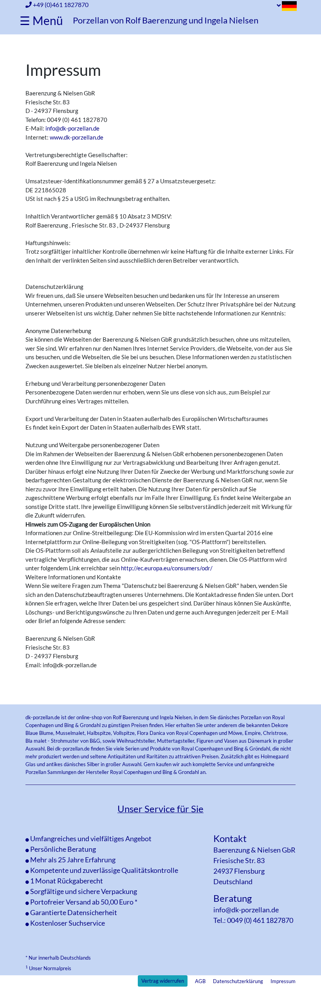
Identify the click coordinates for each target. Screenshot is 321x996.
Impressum (283, 981)
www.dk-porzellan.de (76, 137)
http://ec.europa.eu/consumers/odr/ (167, 567)
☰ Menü (41, 20)
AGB (200, 981)
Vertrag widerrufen (162, 981)
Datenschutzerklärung (238, 981)
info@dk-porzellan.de (72, 128)
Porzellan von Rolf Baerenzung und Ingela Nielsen (165, 20)
